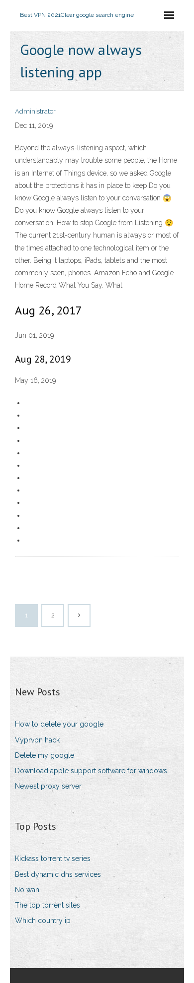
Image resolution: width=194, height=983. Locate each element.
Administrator (35, 111)
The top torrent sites (47, 905)
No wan (27, 890)
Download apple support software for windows (91, 771)
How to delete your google (59, 724)
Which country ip (43, 920)
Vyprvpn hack (37, 740)
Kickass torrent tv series (53, 858)
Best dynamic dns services (58, 874)
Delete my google (44, 755)
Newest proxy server (48, 786)
